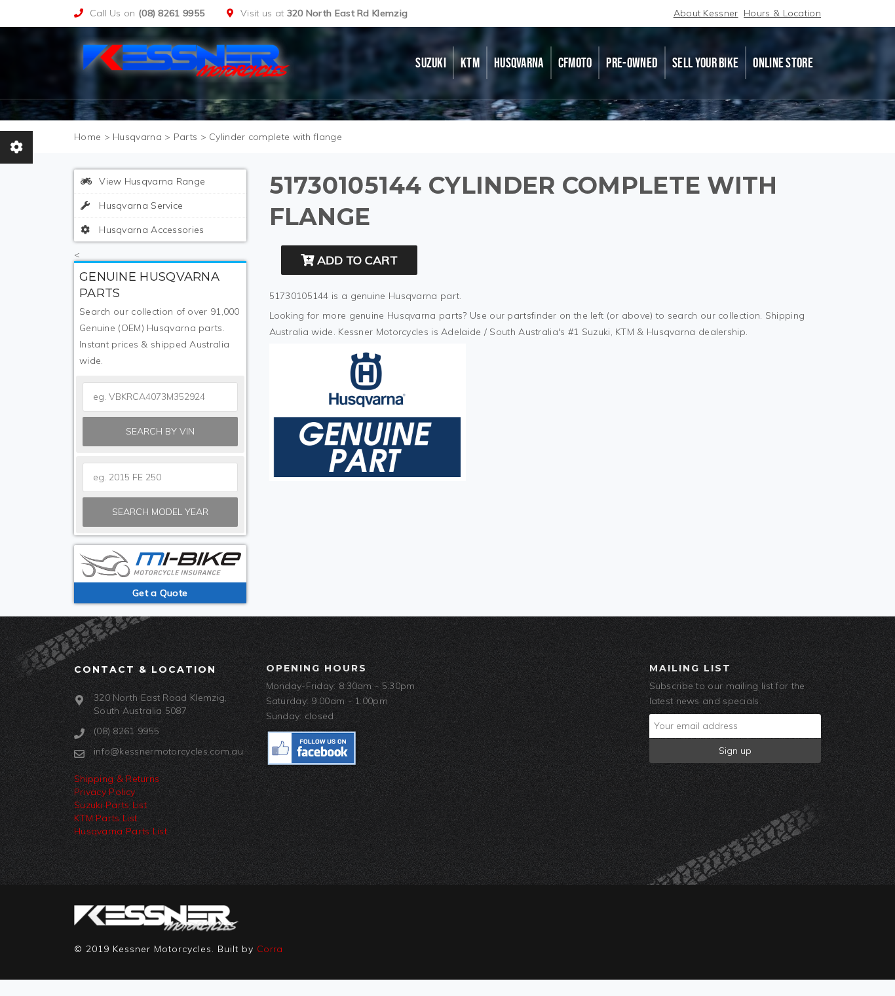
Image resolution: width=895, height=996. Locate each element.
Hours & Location (782, 13)
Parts (186, 137)
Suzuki (430, 63)
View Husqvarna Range (150, 181)
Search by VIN (160, 431)
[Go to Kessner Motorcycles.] (87, 137)
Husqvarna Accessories (150, 230)
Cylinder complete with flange (275, 137)
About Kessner (706, 13)
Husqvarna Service (139, 205)
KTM (470, 63)
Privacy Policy (104, 792)
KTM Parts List (105, 818)
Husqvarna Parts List (120, 831)
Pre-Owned (632, 63)
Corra (270, 949)
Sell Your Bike (705, 63)
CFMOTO (575, 63)
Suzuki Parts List (110, 805)
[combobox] (160, 477)
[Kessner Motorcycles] (187, 59)
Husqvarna (519, 63)
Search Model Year (160, 512)
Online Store (783, 63)
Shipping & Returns (116, 779)
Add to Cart (356, 260)
